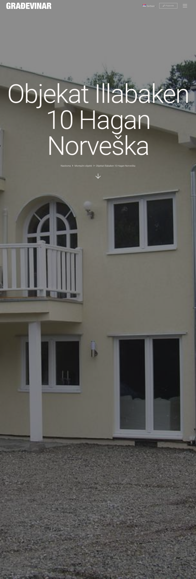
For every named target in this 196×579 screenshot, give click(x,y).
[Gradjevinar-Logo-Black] (28, 6)
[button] (185, 6)
